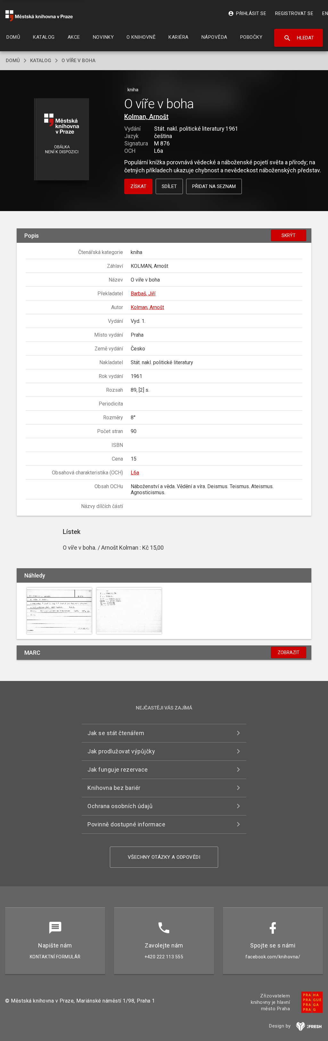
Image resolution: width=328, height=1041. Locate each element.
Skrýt (289, 235)
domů (13, 60)
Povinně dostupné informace (126, 824)
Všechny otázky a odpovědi (164, 857)
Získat (138, 186)
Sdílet (169, 186)
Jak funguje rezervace (117, 769)
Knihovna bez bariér (114, 787)
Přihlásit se (247, 13)
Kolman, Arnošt (146, 116)
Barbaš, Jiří (143, 294)
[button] (61, 139)
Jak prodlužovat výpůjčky (121, 751)
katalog (40, 60)
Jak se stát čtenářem (115, 733)
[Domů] (39, 16)
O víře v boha (78, 60)
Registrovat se (294, 13)
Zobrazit (288, 652)
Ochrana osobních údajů (119, 806)
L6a (135, 473)
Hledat (298, 38)
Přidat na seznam (214, 186)
